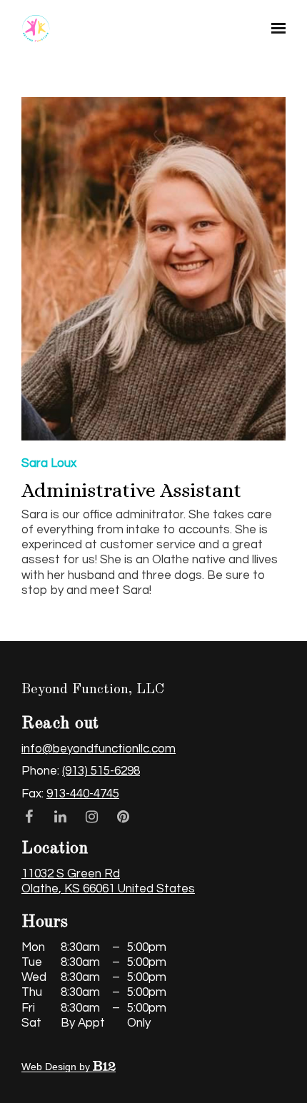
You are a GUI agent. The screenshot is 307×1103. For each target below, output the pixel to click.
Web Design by (57, 1066)
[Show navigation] (275, 28)
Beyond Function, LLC (93, 690)
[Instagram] (91, 817)
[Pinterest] (123, 817)
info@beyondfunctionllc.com (98, 748)
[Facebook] (28, 817)
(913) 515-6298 (101, 771)
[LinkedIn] (60, 817)
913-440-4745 (82, 793)
